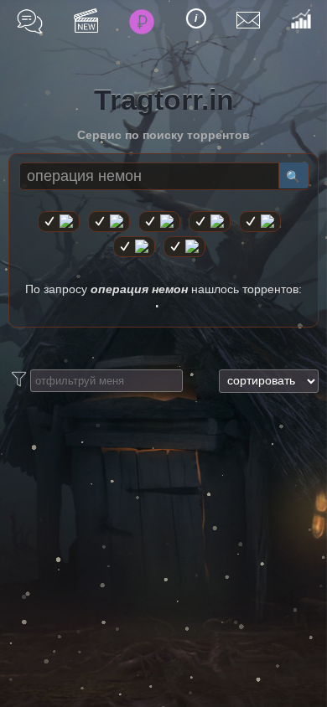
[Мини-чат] (30, 21)
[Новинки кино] (86, 20)
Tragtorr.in (164, 100)
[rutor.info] (59, 221)
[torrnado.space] (134, 246)
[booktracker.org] (260, 221)
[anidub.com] (159, 221)
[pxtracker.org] (184, 246)
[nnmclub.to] (109, 221)
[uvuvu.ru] (210, 221)
